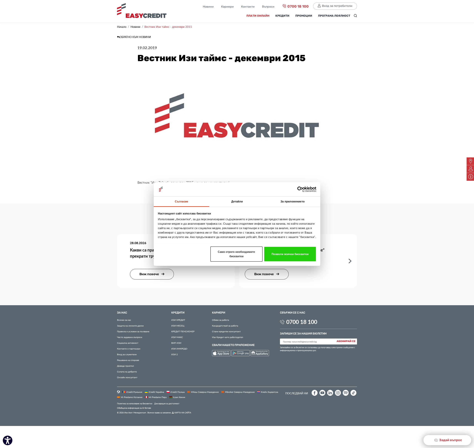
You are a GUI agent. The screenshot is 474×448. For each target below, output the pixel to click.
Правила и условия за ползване (133, 331)
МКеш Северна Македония (205, 391)
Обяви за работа (220, 319)
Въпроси (268, 7)
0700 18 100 (298, 6)
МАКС (177, 337)
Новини (208, 7)
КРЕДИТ (178, 319)
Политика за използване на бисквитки (134, 403)
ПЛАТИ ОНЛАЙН (257, 16)
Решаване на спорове (128, 360)
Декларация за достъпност (166, 403)
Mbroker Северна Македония (240, 391)
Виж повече (149, 274)
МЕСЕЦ (177, 325)
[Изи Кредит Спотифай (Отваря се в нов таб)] (346, 393)
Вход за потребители (337, 6)
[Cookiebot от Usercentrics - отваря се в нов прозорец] (300, 189)
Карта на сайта (182, 412)
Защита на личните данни (130, 325)
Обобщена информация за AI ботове (134, 408)
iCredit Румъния (134, 391)
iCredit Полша (177, 391)
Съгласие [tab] (181, 201)
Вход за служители (127, 354)
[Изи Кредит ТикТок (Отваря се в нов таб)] (353, 393)
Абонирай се (346, 341)
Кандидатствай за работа (225, 325)
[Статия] (350, 260)
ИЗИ (176, 342)
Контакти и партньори (128, 348)
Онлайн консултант (127, 377)
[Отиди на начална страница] (143, 11)
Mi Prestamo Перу (158, 397)
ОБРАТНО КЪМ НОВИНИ (135, 37)
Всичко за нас (124, 319)
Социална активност (127, 342)
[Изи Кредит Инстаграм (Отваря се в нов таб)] (338, 393)
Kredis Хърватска (269, 391)
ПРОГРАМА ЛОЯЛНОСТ (334, 16)
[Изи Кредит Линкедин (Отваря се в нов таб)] (330, 393)
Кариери (227, 7)
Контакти (248, 7)
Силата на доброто (127, 371)
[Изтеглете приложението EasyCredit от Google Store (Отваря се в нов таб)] (241, 353)
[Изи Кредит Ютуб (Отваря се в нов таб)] (322, 393)
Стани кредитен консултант (226, 331)
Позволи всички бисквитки (289, 253)
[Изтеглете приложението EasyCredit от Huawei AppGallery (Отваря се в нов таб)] (260, 353)
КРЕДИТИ (282, 16)
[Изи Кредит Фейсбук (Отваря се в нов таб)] (315, 393)
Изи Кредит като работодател (227, 337)
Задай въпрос (450, 440)
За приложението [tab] (293, 201)
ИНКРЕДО (179, 348)
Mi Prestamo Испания (131, 397)
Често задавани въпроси (129, 337)
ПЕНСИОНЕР (182, 331)
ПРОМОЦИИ (303, 16)
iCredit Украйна (156, 391)
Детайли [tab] (237, 201)
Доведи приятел (125, 365)
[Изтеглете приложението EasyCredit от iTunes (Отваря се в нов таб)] (221, 353)
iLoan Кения (179, 397)
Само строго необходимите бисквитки (236, 254)
